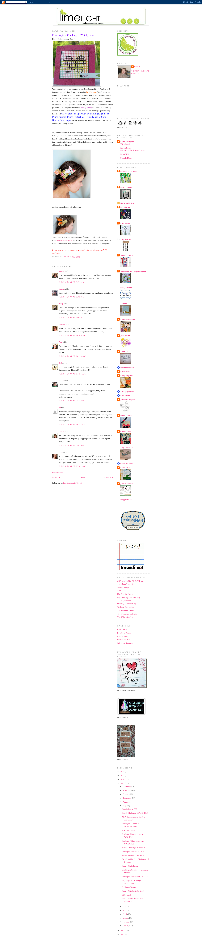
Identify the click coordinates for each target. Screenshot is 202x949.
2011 (122, 775)
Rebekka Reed (126, 187)
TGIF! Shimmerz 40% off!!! (133, 855)
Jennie (61, 380)
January (126, 925)
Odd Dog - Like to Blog (126, 603)
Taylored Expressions (125, 607)
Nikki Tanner (125, 415)
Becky (61, 289)
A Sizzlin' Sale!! (128, 830)
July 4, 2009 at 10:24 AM (72, 356)
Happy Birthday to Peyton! (133, 891)
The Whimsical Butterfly (127, 613)
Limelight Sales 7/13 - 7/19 (133, 851)
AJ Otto (123, 303)
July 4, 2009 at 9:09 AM (72, 282)
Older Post (109, 477)
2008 (122, 930)
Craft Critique (122, 629)
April (125, 914)
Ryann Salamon (127, 367)
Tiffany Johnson (127, 391)
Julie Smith (125, 335)
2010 (122, 779)
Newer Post (56, 477)
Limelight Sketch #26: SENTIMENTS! (131, 825)
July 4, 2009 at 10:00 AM (72, 335)
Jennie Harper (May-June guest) (133, 271)
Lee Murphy (125, 207)
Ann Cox (124, 351)
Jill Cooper (121, 590)
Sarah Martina (126, 463)
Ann (60, 342)
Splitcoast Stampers (125, 643)
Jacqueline (63, 324)
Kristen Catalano (127, 319)
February (126, 921)
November (127, 790)
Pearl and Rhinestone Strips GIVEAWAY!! (133, 842)
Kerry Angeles (126, 375)
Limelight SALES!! (129, 809)
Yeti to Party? (125, 144)
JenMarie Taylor (127, 399)
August (126, 801)
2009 (122, 783)
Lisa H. (61, 431)
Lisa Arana (125, 395)
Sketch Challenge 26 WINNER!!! (135, 813)
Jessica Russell (126, 483)
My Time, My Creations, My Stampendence (128, 599)
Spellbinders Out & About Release (132, 150)
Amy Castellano (127, 447)
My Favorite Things (125, 594)
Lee (60, 452)
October (126, 794)
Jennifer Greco (126, 255)
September (127, 798)
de (60, 407)
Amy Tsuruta (125, 239)
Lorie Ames (125, 467)
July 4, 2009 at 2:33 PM (71, 400)
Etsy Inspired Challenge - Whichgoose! (132, 882)
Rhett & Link (122, 636)
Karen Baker (125, 147)
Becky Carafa (126, 287)
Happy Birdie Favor (130, 866)
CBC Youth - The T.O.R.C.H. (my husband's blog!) (130, 582)
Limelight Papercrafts (125, 633)
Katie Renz (125, 371)
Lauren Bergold (127, 141)
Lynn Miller (125, 154)
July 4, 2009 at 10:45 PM (72, 424)
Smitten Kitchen (123, 639)
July (125, 805)
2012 (122, 771)
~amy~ (61, 271)
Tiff (60, 362)
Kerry (61, 303)
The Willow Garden (125, 617)
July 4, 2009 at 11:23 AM (72, 373)
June (125, 906)
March (125, 918)
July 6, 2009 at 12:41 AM (72, 466)
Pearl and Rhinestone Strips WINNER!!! (133, 835)
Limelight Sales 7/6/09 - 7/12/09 (135, 876)
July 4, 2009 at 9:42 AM (72, 296)
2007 (122, 934)
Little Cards (126, 894)
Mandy (137, 66)
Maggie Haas (125, 158)
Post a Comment (58, 472)
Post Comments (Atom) (72, 483)
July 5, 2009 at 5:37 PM (71, 445)
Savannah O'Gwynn (128, 171)
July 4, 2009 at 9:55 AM (72, 317)
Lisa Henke (125, 223)
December (127, 786)
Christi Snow (125, 431)
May (125, 910)
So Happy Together (129, 887)
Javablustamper (123, 587)
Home (82, 477)
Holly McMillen (127, 203)
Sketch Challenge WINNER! (133, 847)
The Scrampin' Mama (125, 610)
